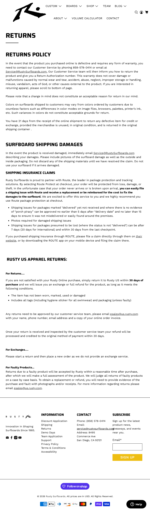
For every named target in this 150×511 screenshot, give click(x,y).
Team (107, 6)
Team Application (52, 436)
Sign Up (127, 457)
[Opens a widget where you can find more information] (136, 504)
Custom (51, 6)
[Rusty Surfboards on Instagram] (15, 438)
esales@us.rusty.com (124, 314)
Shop (90, 6)
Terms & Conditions (53, 447)
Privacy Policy (49, 444)
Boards (72, 6)
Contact (112, 18)
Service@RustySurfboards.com (26, 71)
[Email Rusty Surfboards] (7, 438)
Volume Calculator (87, 18)
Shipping (46, 424)
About (58, 18)
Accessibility (49, 451)
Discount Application (54, 420)
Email (117, 440)
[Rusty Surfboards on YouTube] (20, 438)
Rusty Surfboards (55, 496)
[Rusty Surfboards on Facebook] (11, 438)
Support (46, 440)
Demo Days (48, 432)
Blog (118, 6)
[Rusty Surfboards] (29, 12)
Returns (46, 428)
